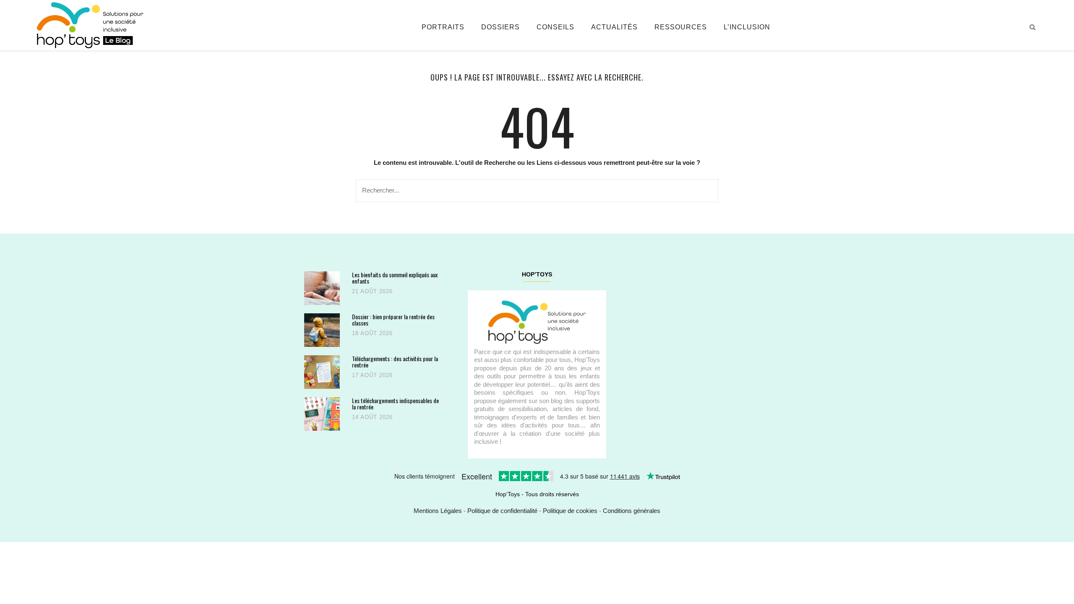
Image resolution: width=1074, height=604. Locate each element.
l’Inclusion (747, 27)
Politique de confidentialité (502, 510)
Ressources (680, 27)
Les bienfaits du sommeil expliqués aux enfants (395, 277)
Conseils (555, 27)
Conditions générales (631, 510)
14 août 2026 (372, 417)
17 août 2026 (372, 375)
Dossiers (500, 27)
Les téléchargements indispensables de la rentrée (395, 403)
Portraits (443, 27)
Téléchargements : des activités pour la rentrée (395, 361)
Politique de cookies (570, 510)
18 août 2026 (372, 333)
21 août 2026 (372, 291)
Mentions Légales (438, 510)
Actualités (614, 27)
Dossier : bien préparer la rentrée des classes (393, 319)
